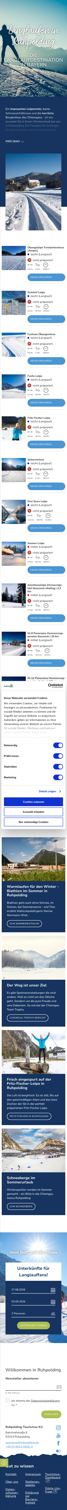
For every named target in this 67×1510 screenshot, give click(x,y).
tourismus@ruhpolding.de (22, 1442)
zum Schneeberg (33, 1172)
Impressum (33, 1474)
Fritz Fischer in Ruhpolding (33, 1077)
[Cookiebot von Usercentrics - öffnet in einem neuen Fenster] (48, 686)
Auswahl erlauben (33, 811)
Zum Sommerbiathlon (33, 884)
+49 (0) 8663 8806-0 (19, 1447)
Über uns (11, 1481)
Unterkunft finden (33, 1325)
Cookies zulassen (33, 801)
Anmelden (51, 1414)
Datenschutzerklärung (45, 1401)
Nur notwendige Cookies (33, 821)
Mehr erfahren (33, 265)
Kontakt (10, 1474)
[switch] (58, 756)
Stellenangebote (32, 1483)
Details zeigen (47, 791)
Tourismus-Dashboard (53, 1477)
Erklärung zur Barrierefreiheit (32, 1497)
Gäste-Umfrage (53, 1490)
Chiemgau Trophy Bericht (33, 981)
